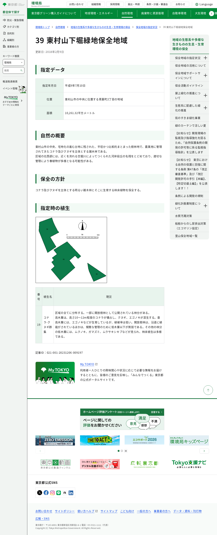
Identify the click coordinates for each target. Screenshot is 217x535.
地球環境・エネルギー (99, 13)
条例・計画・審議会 (157, 4)
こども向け (127, 511)
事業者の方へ (162, 511)
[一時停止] (125, 451)
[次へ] (204, 451)
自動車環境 (179, 13)
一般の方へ (144, 511)
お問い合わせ (76, 4)
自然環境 (127, 13)
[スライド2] (122, 451)
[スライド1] (119, 451)
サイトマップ (109, 511)
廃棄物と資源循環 (152, 13)
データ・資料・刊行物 (187, 511)
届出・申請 (134, 4)
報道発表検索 (10, 81)
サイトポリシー (65, 511)
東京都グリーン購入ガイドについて (53, 13)
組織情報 (96, 4)
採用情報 (115, 4)
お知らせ (180, 4)
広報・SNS (42, 518)
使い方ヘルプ (85, 511)
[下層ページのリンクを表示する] (206, 58)
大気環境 (200, 13)
